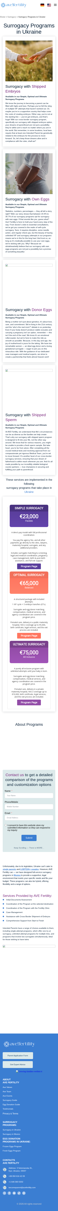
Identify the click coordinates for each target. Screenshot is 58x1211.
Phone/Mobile (11, 802)
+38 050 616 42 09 (17, 1176)
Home (2, 17)
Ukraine (29, 491)
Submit (29, 838)
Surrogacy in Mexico (11, 1134)
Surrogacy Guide (10, 1100)
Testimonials (8, 1109)
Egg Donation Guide (11, 1104)
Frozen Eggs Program (12, 1146)
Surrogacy (11, 17)
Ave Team (7, 1091)
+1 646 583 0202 (16, 1182)
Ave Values (7, 1087)
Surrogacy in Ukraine (12, 1130)
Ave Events (7, 1096)
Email (7, 813)
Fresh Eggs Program (12, 1151)
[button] (55, 5)
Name (8, 791)
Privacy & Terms (10, 1113)
